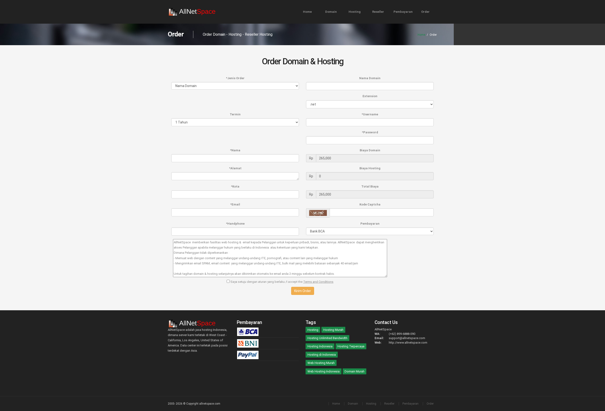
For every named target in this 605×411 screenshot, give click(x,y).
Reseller (378, 11)
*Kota (235, 186)
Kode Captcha (369, 204)
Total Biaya (370, 186)
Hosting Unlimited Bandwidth (327, 338)
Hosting (355, 11)
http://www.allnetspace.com (408, 342)
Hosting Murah (333, 330)
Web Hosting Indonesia (323, 371)
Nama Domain (369, 78)
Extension (370, 96)
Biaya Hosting (369, 168)
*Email (235, 204)
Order (425, 11)
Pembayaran (403, 11)
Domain (331, 11)
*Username (370, 114)
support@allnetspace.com (407, 338)
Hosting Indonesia (320, 346)
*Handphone (235, 223)
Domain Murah (354, 371)
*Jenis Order (235, 78)
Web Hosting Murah (321, 363)
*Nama (235, 150)
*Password (370, 132)
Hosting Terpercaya (350, 346)
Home (307, 11)
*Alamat (235, 168)
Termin (235, 114)
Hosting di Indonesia (321, 354)
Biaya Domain (370, 150)
